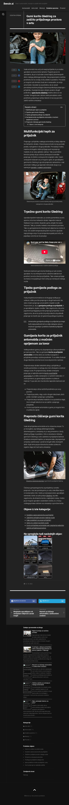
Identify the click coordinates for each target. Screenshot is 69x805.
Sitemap (25, 775)
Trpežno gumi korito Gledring (35, 112)
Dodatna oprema (52, 8)
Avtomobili (26, 8)
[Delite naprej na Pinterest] (16, 81)
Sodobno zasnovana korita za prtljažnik (40, 515)
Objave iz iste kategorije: (36, 124)
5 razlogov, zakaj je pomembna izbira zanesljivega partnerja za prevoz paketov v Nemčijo (41, 648)
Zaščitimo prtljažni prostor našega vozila (41, 518)
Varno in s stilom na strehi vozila (38, 523)
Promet (62, 8)
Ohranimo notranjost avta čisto (35, 481)
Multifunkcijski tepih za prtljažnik (36, 110)
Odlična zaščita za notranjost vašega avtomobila (41, 684)
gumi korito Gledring (39, 93)
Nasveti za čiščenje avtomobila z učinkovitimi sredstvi (42, 665)
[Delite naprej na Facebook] (16, 75)
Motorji (42, 8)
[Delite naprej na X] (16, 70)
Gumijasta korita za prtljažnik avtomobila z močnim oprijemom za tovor (42, 118)
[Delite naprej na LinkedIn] (16, 87)
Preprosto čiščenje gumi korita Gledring (38, 122)
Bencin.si (9, 3)
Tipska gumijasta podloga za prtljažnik (38, 115)
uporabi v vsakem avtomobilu (41, 167)
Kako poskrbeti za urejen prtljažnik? (39, 520)
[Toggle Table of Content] (61, 107)
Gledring (49, 496)
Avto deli (35, 8)
